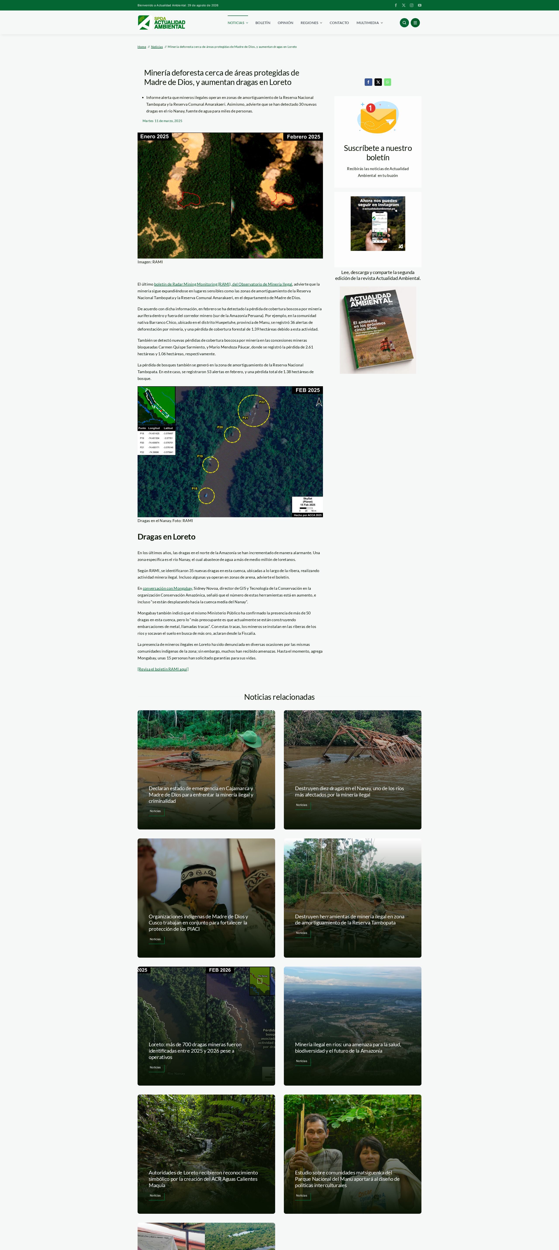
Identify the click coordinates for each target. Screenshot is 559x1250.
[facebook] (396, 5)
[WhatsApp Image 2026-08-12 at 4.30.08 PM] (378, 288)
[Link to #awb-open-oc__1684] (415, 22)
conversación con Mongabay (167, 588)
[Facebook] (368, 82)
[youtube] (419, 5)
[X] (378, 82)
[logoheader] (161, 16)
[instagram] (411, 5)
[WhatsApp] (387, 82)
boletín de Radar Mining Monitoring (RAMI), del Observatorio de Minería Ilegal (223, 284)
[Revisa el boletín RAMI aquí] (163, 669)
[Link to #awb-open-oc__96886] (404, 22)
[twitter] (403, 5)
